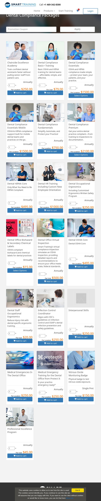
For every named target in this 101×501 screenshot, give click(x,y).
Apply (77, 28)
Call (50, 4)
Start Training (66, 10)
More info (69, 498)
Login (90, 10)
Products (49, 10)
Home (37, 10)
